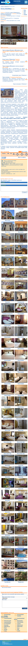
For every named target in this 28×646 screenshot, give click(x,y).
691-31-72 (10, 644)
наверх (25, 639)
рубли (20, 151)
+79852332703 (16, 1)
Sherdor (5, 629)
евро (23, 151)
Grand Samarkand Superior (19, 619)
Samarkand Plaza (7, 622)
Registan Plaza (20, 620)
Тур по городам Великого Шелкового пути (13, 51)
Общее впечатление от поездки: (8, 596)
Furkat (5, 630)
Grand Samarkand (7, 618)
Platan (5, 627)
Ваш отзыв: (4, 599)
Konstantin (6, 625)
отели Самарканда (4, 612)
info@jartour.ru (5, 642)
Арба (18, 629)
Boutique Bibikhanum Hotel (4, 616)
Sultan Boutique (20, 622)
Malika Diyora (7, 626)
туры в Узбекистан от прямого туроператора (10, 13)
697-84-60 (6, 644)
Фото (25, 13)
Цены (25, 10)
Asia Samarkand (20, 614)
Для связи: (3, 182)
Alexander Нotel (7, 614)
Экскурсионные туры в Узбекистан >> (19, 75)
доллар (25, 151)
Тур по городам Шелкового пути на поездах (13, 66)
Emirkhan (19, 615)
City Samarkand (7, 623)
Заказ (25, 11)
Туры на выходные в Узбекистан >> (20, 83)
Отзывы (25, 14)
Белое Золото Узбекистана (11, 60)
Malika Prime (19, 626)
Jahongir (19, 623)
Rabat (18, 627)
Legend (18, 630)
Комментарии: (3, 185)
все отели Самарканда (6, 14)
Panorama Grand (7, 620)
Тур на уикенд (12, 77)
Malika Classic (20, 625)
